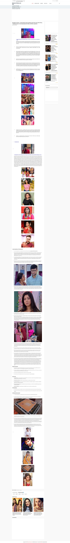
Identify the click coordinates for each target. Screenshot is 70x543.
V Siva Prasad (20, 492)
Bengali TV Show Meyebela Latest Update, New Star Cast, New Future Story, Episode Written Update (27, 513)
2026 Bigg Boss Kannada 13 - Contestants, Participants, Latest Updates (54, 76)
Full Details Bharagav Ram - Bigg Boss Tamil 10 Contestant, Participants (54, 57)
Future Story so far (16, 3)
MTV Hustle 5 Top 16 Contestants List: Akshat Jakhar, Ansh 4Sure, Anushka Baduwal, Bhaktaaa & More (54, 38)
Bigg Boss (45, 3)
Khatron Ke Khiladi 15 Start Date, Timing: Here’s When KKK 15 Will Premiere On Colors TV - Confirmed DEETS (54, 67)
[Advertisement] (35, 15)
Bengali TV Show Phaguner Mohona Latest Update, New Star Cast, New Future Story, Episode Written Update (38, 513)
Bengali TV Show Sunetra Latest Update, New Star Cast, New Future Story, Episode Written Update (17, 513)
